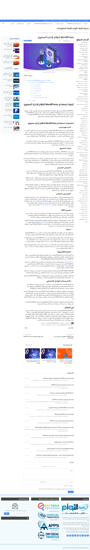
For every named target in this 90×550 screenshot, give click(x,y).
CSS (45, 204)
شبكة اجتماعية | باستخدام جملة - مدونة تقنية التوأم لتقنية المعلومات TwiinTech (55, 455)
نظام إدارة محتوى (48, 324)
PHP (42, 204)
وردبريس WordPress (27, 40)
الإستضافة (69, 20)
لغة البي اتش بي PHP (83, 192)
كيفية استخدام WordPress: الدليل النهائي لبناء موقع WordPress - (58, 378)
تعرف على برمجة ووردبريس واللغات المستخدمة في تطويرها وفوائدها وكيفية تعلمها (54, 427)
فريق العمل (64, 20)
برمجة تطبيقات (85, 120)
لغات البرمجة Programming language (43, 23)
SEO (61, 213)
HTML (49, 204)
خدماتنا (76, 20)
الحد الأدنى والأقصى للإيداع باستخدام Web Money (7, 75)
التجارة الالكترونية (84, 54)
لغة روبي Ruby (85, 196)
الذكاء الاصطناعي (84, 108)
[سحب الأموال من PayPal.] (16, 87)
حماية (36, 93)
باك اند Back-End (84, 118)
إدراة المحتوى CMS (84, 46)
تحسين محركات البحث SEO (82, 152)
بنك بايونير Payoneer (84, 130)
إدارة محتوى (43, 323)
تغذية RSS (23, 518)
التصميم (29, 23)
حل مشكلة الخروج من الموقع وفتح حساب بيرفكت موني (7, 45)
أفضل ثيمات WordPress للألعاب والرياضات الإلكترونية (61, 407)
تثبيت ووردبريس (38, 84)
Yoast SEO (43, 222)
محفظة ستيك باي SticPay (83, 200)
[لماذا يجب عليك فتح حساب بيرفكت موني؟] (16, 63)
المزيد (12, 23)
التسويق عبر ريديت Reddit (82, 87)
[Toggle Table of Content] (25, 78)
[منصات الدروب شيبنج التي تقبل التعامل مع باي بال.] (16, 93)
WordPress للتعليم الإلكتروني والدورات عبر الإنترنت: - (61, 393)
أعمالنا (73, 20)
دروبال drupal (85, 165)
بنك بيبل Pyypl (85, 135)
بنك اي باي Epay (84, 122)
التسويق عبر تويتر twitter (83, 83)
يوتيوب (86, 221)
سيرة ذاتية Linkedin (84, 169)
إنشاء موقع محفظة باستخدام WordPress (33, 336)
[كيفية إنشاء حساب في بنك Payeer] (16, 81)
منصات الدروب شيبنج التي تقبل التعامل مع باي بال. (7, 93)
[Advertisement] (45, 10)
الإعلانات (59, 20)
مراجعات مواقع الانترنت (83, 213)
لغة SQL (86, 188)
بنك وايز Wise (85, 144)
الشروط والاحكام (46, 20)
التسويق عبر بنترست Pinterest (82, 81)
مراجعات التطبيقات (84, 209)
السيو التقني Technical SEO (82, 114)
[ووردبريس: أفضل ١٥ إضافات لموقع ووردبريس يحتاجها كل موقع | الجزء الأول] (64, 353)
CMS (51, 111)
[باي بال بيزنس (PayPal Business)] (16, 69)
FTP (64, 143)
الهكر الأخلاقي (20, 23)
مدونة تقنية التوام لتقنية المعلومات (73, 28)
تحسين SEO (37, 91)
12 (59, 40)
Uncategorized (84, 42)
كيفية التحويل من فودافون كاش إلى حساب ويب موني (8, 105)
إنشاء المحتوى (37, 86)
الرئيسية (86, 20)
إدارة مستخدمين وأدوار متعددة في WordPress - (62, 384)
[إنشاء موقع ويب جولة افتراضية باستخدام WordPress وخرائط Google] (32, 353)
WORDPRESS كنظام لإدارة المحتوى (53, 323)
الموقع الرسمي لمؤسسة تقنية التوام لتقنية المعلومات (77, 531)
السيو (86, 112)
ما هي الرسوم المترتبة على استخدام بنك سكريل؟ (7, 123)
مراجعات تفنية (85, 211)
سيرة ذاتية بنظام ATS (83, 171)
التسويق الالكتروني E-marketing (74, 23)
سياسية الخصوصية (53, 20)
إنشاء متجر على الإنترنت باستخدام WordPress (63, 399)
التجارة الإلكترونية (38, 95)
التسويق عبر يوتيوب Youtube (82, 104)
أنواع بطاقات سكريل (8, 127)
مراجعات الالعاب (84, 205)
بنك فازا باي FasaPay (84, 142)
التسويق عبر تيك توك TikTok (82, 85)
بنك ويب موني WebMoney (82, 146)
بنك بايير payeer (84, 132)
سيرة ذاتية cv (85, 167)
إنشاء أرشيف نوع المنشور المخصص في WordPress (62, 420)
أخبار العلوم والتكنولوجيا (83, 44)
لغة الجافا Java (85, 194)
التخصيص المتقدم (38, 89)
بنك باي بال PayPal (84, 126)
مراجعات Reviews (84, 203)
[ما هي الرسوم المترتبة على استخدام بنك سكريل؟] (16, 123)
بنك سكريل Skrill (84, 140)
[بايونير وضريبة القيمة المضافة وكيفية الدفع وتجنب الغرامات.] (16, 56)
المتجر (79, 20)
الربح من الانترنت (59, 23)
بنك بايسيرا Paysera (84, 128)
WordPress (62, 323)
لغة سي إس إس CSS (83, 198)
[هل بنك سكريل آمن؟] (16, 51)
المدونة (83, 20)
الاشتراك (6, 513)
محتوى (54, 324)
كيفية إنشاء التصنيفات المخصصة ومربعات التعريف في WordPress (58, 435)
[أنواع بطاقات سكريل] (16, 129)
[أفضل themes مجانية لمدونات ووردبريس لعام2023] (48, 353)
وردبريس (42, 324)
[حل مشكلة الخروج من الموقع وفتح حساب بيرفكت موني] (16, 44)
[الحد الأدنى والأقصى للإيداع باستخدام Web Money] (16, 75)
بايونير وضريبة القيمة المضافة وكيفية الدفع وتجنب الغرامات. (7, 57)
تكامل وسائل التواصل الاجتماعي (41, 97)
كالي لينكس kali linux (83, 179)
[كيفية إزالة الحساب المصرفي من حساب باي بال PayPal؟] (16, 99)
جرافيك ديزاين (85, 158)
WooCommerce (69, 262)
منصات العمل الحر (84, 215)
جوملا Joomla (85, 163)
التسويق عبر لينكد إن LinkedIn (82, 98)
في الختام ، (33, 100)
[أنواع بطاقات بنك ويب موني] (16, 117)
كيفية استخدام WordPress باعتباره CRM (64, 414)
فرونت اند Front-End (84, 177)
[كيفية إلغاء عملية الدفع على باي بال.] (16, 111)
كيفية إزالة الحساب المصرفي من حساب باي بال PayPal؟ (8, 99)
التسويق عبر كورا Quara (83, 96)
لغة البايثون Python (84, 190)
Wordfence (47, 241)
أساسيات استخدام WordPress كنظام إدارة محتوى (42, 82)
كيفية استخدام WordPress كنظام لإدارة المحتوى (38, 80)
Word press (68, 323)
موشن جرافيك (85, 217)
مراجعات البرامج (84, 207)
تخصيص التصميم (38, 87)
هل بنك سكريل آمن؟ (8, 49)
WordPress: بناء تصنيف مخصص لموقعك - (63, 442)
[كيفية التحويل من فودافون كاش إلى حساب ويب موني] (16, 105)
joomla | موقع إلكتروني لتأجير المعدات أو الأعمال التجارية (60, 448)
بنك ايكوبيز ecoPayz (84, 124)
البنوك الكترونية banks (83, 52)
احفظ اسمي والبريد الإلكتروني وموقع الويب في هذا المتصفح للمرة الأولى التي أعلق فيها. (55, 488)
